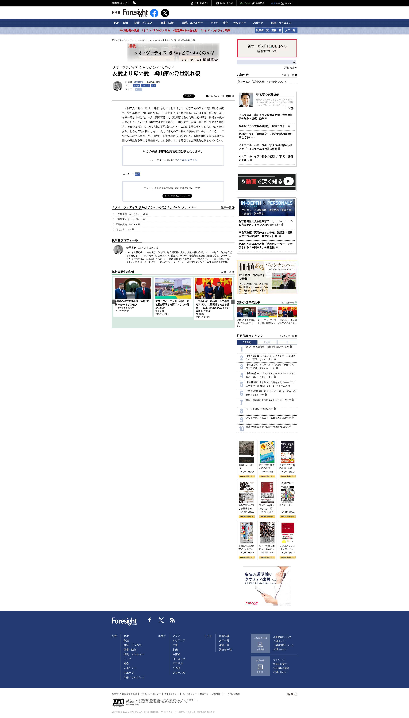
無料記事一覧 (288, 302)
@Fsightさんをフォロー (178, 196)
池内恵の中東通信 (267, 94)
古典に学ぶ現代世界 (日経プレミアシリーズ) (246, 547)
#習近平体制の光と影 (185, 30)
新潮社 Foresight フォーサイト (130, 13)
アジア (138, 89)
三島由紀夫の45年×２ (127, 224)
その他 (176, 668)
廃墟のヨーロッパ (246, 466)
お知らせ (243, 74)
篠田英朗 (159, 311)
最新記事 (224, 636)
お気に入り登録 (216, 96)
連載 (120, 40)
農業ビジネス (286, 505)
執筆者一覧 (262, 30)
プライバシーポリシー (150, 694)
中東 (175, 645)
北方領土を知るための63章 (267, 466)
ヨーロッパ (179, 659)
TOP (116, 22)
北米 (175, 649)
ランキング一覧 (286, 336)
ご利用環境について (283, 645)
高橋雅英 (200, 314)
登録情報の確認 (281, 668)
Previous (114, 302)
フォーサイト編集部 (124, 307)
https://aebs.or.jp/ (132, 704)
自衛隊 (136, 86)
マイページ (278, 660)
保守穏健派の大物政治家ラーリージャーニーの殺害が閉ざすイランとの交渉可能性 (266, 223)
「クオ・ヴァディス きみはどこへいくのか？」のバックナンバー (154, 207)
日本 (153, 86)
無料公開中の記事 (123, 271)
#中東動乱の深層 (129, 30)
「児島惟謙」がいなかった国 (130, 214)
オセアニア (179, 640)
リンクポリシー (189, 694)
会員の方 (282, 3)
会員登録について (282, 637)
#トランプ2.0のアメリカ (156, 30)
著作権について (171, 694)
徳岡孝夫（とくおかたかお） (142, 247)
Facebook (149, 620)
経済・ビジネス (143, 22)
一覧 (288, 108)
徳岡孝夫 (138, 82)
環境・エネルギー (192, 22)
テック (214, 22)
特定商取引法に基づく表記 (124, 694)
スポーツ (258, 22)
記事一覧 (226, 207)
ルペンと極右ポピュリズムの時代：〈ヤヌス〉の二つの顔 (267, 547)
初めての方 (252, 3)
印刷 (231, 96)
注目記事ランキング (250, 335)
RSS (134, 3)
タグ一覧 (290, 30)
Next (233, 302)
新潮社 (292, 694)
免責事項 (204, 694)
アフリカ (178, 663)
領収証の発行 (280, 664)
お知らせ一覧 (288, 75)
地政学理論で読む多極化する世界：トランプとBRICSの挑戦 (246, 507)
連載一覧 (276, 30)
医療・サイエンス (281, 22)
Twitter (161, 620)
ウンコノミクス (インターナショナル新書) (287, 547)
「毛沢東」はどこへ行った (129, 219)
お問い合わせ (226, 3)
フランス (145, 86)
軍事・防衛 (167, 22)
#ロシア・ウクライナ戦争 (215, 30)
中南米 (176, 654)
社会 (225, 22)
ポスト (190, 96)
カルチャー (239, 22)
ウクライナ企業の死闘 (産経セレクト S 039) (287, 467)
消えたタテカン (124, 229)
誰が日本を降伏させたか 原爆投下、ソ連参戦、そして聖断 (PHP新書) (267, 507)
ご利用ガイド (201, 3)
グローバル (179, 672)
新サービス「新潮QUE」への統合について (262, 81)
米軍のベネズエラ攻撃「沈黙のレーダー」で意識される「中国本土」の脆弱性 (266, 245)
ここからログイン (187, 160)
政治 (125, 22)
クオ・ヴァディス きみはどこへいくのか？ (142, 40)
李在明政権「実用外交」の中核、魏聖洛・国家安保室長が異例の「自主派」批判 (266, 234)
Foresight (124, 621)
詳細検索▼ (290, 67)
